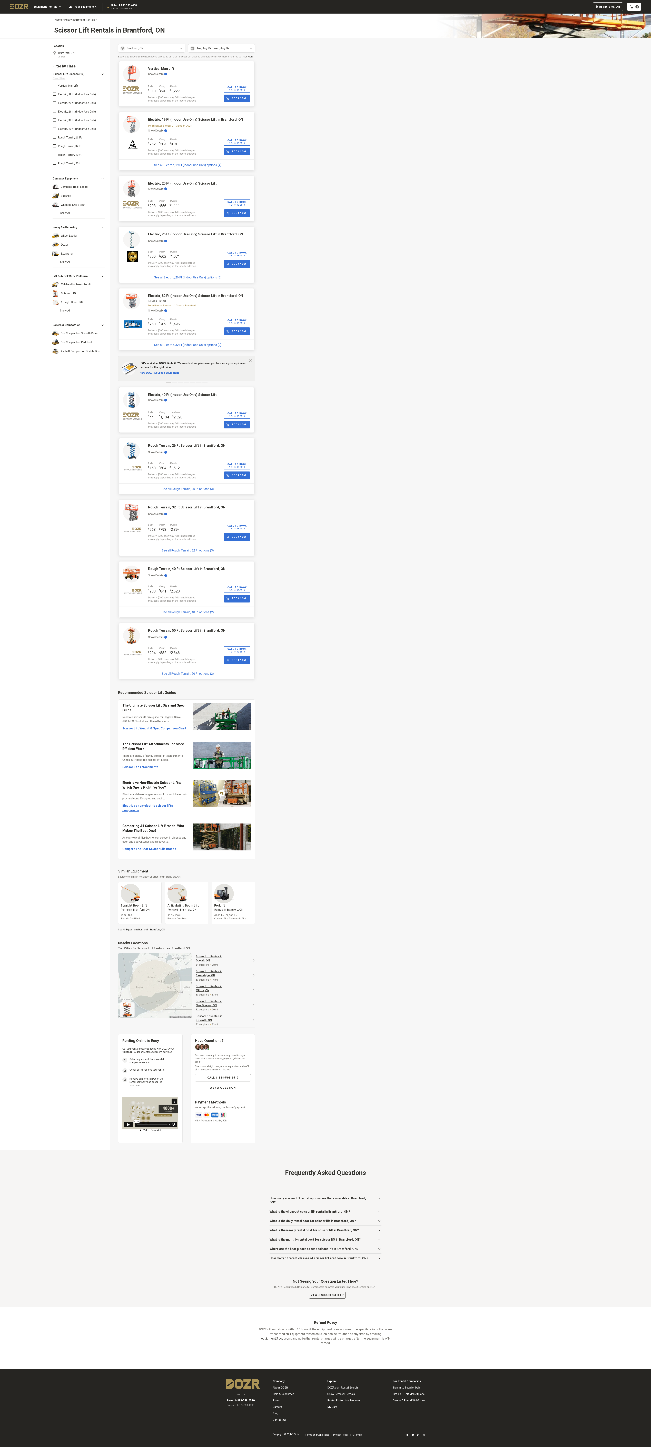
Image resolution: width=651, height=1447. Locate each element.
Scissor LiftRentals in (209, 958)
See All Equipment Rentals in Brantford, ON (141, 929)
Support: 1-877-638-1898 (121, 8)
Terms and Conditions (317, 1434)
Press (276, 1400)
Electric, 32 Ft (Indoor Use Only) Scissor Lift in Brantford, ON (195, 296)
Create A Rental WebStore (409, 1400)
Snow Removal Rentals (341, 1394)
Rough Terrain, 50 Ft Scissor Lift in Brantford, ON (186, 630)
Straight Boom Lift (135, 907)
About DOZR (280, 1387)
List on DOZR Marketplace (409, 1394)
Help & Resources (283, 1394)
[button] (79, 76)
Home (58, 19)
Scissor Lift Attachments (140, 767)
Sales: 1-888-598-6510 (124, 5)
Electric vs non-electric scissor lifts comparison (147, 808)
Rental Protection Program (343, 1400)
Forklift (228, 907)
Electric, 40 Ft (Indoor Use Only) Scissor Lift (182, 395)
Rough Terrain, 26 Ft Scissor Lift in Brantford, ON (186, 446)
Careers (277, 1407)
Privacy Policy (340, 1434)
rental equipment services (157, 1052)
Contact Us (279, 1419)
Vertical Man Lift (161, 69)
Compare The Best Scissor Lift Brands (149, 849)
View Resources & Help (327, 1295)
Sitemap (357, 1434)
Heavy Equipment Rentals (79, 19)
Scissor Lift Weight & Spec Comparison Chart (154, 728)
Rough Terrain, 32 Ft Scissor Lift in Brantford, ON (186, 507)
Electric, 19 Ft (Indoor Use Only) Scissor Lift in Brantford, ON (195, 119)
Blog (275, 1413)
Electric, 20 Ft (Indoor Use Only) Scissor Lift (182, 183)
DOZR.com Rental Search (342, 1387)
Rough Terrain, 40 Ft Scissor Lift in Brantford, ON (186, 569)
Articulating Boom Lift (183, 907)
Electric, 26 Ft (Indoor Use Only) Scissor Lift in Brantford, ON (195, 234)
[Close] (250, 360)
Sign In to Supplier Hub (406, 1387)
